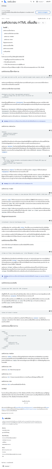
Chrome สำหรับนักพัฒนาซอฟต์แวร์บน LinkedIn (11, 454)
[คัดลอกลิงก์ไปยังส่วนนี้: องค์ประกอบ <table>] (15, 353)
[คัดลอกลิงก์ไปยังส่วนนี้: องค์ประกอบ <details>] (16, 126)
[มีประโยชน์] (47, 19)
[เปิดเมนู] (2, 1)
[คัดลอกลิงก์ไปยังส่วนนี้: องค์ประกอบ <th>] (13, 367)
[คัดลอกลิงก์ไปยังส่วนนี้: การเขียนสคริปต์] (13, 307)
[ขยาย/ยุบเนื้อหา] (8, 28)
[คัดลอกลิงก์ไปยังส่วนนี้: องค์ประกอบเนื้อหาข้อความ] (20, 71)
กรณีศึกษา (4, 442)
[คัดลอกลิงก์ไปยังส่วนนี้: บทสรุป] (8, 389)
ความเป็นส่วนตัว (10, 462)
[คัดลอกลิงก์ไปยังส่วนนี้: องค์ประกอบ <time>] (14, 189)
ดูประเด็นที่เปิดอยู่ (5, 432)
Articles (4, 6)
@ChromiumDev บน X (7, 449)
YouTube (4, 452)
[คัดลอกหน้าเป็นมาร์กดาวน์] (43, 23)
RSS (3, 456)
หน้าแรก (3, 18)
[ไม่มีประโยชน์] (49, 19)
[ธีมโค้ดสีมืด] (49, 75)
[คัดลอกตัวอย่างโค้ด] (51, 75)
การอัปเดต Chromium (6, 440)
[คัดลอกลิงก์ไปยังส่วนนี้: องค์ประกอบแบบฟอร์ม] (18, 283)
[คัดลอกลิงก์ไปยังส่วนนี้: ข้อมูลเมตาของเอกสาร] (17, 216)
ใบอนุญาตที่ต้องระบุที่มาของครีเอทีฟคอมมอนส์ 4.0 (24, 407)
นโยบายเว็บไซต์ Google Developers (30, 409)
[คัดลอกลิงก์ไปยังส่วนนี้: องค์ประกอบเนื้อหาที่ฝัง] (18, 240)
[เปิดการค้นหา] (31, 1)
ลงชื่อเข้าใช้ (48, 1)
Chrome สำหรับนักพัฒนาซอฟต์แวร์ (9, 437)
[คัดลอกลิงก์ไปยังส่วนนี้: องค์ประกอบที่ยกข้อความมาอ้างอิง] (21, 89)
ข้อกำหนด (4, 462)
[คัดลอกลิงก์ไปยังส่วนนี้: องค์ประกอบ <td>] (13, 381)
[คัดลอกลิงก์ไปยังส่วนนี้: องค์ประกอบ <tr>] (13, 374)
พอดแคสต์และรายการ (6, 444)
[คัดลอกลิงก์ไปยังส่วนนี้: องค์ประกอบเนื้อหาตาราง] (19, 326)
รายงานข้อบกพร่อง (6, 430)
